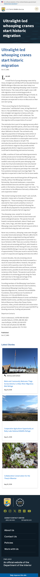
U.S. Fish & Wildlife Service (15, 9)
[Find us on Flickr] (25, 511)
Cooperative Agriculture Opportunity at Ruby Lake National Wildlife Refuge (18, 429)
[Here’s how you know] (20, 3)
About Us (9, 530)
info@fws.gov (26, 520)
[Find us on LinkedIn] (20, 511)
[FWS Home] (3, 9)
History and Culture (13, 376)
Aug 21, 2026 (8, 437)
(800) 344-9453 (10, 520)
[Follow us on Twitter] (15, 511)
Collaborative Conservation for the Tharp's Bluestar (17, 477)
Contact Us (10, 536)
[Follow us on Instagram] (11, 511)
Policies (8, 542)
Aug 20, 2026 (8, 484)
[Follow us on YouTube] (30, 511)
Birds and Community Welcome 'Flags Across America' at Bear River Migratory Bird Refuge (18, 383)
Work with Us (11, 548)
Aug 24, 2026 (8, 390)
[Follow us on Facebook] (6, 511)
